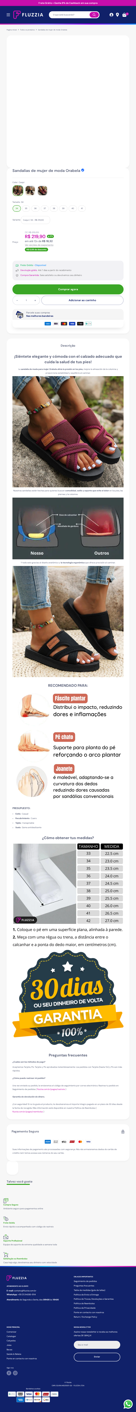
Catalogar (11, 1336)
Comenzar (11, 1332)
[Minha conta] (111, 14)
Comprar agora (68, 289)
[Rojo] (42, 190)
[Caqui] (18, 190)
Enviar (97, 1356)
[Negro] (30, 190)
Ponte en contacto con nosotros (89, 1312)
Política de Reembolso (84, 1303)
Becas (9, 1349)
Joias (9, 1345)
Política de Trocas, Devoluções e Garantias (94, 1299)
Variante (16, 220)
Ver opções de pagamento (39, 245)
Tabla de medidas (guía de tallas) (89, 1290)
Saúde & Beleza (14, 1354)
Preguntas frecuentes (84, 1285)
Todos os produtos (27, 30)
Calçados (11, 1340)
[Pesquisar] (94, 15)
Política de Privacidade (85, 1308)
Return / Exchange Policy (85, 1317)
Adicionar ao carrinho (82, 300)
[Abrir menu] (8, 14)
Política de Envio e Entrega (86, 1294)
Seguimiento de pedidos (85, 1281)
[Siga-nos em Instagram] (15, 1373)
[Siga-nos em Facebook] (9, 1373)
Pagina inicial (12, 30)
